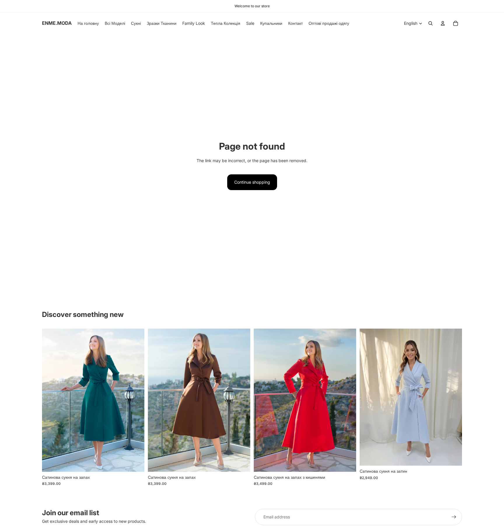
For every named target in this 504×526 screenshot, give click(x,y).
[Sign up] (453, 517)
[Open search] (430, 23)
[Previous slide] (51, 400)
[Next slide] (135, 400)
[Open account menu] (442, 23)
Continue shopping (252, 182)
